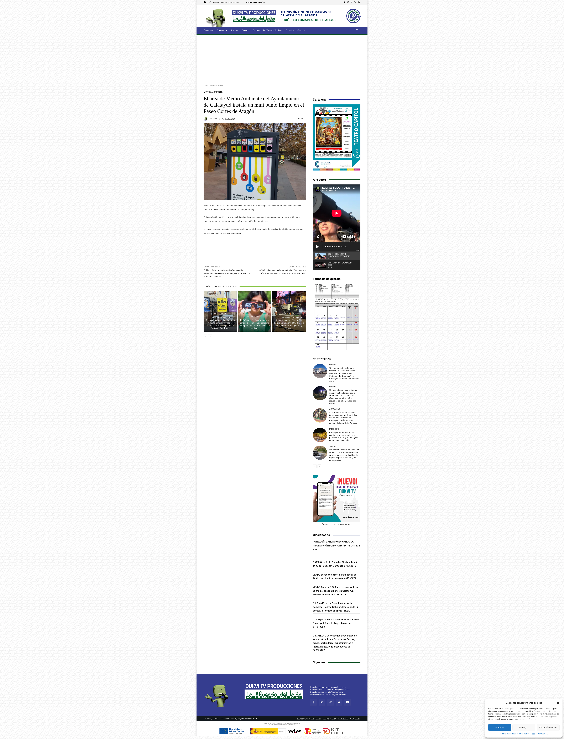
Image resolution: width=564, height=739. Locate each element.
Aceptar (499, 727)
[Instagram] (348, 2)
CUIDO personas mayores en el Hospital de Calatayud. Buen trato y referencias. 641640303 (336, 623)
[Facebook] (344, 2)
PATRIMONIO (334, 429)
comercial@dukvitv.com (336, 694)
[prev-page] (205, 336)
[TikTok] (351, 2)
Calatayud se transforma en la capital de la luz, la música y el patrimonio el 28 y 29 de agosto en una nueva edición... (344, 436)
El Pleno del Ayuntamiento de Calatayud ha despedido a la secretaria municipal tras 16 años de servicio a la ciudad (227, 273)
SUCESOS (332, 365)
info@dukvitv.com (335, 692)
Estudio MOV (251, 718)
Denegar (523, 727)
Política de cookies (508, 734)
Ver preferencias (548, 727)
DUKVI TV (213, 119)
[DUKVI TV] (206, 119)
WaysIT (241, 718)
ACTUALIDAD (334, 409)
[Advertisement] (282, 58)
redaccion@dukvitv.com (335, 687)
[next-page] (210, 336)
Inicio (206, 85)
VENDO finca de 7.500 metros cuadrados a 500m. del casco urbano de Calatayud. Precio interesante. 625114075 (336, 591)
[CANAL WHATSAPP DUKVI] (336, 498)
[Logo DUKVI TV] (216, 17)
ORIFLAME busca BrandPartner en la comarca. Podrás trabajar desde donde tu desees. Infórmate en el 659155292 (335, 607)
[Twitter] (355, 2)
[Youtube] (358, 2)
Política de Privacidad (526, 734)
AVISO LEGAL (542, 734)
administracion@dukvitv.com (337, 689)
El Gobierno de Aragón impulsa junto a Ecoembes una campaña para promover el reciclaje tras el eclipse (255, 324)
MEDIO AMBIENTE (217, 85)
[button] (558, 702)
